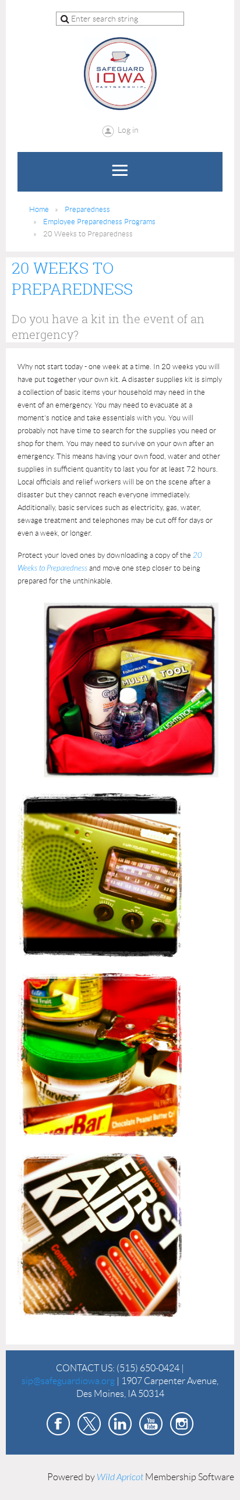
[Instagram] (181, 1423)
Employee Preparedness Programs (99, 221)
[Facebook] (58, 1423)
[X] (89, 1423)
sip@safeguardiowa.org (68, 1381)
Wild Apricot (120, 1477)
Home (39, 209)
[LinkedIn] (120, 1423)
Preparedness (87, 209)
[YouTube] (151, 1423)
